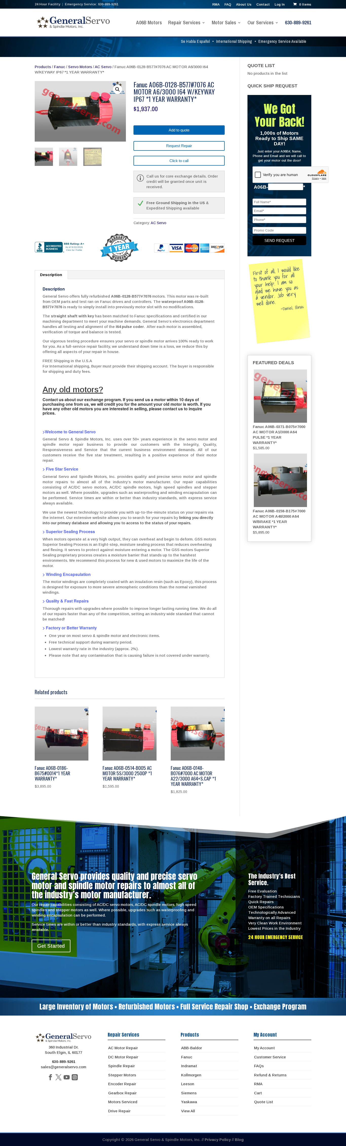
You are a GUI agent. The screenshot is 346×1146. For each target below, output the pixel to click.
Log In (280, 4)
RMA (216, 4)
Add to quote (179, 130)
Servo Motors (80, 67)
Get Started (51, 946)
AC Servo (103, 67)
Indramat (189, 1066)
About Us (244, 4)
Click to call (178, 161)
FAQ (227, 4)
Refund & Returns (270, 1075)
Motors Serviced (122, 1102)
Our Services (260, 23)
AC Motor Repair (123, 1048)
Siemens (189, 1093)
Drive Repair (119, 1111)
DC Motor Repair (123, 1057)
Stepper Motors (122, 1075)
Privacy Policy (218, 1139)
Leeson (187, 1084)
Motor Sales (224, 23)
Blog (239, 1139)
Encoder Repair (122, 1084)
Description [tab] (51, 275)
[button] (117, 89)
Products (43, 67)
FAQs (259, 1066)
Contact (263, 4)
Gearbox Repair (122, 1093)
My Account (264, 1048)
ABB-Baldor (191, 1048)
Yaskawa (189, 1102)
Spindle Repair (121, 1066)
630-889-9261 (298, 23)
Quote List (263, 1102)
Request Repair (179, 146)
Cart (258, 1093)
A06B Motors (149, 23)
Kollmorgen (191, 1075)
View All (188, 1111)
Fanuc (59, 67)
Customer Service (270, 1057)
